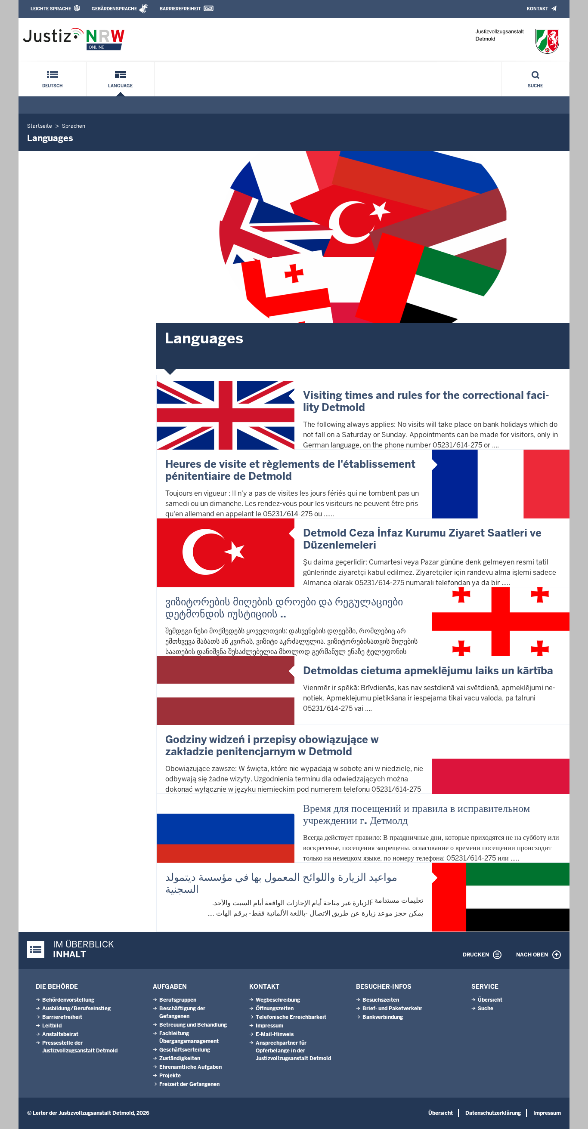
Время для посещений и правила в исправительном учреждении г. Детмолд (416, 814)
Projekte (170, 1075)
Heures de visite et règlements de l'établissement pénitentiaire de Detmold (290, 470)
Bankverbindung (382, 1017)
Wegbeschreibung (278, 999)
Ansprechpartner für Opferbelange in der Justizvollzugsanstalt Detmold (293, 1051)
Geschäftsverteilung (184, 1049)
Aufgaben (170, 986)
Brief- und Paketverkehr (392, 1008)
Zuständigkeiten (179, 1058)
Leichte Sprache (51, 9)
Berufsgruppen (177, 999)
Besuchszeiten (380, 999)
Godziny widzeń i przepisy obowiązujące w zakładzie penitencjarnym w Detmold (272, 745)
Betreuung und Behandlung (193, 1024)
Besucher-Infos (384, 986)
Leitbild (52, 1025)
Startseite (39, 126)
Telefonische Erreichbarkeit (291, 1017)
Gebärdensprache (114, 9)
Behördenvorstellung (68, 999)
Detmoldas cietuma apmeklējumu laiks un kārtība (428, 670)
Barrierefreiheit (180, 9)
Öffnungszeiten (275, 1008)
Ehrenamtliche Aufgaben (190, 1067)
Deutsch (52, 86)
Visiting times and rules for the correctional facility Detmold (426, 401)
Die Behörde (57, 986)
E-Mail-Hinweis (275, 1034)
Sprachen (73, 126)
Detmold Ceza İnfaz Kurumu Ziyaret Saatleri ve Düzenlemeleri (422, 539)
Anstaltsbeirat (60, 1034)
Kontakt (537, 9)
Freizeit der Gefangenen (189, 1084)
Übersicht (490, 999)
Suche (535, 86)
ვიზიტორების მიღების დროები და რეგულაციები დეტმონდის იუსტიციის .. (284, 607)
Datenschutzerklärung (493, 1113)
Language (120, 86)
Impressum (269, 1025)
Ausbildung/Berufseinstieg (76, 1008)
